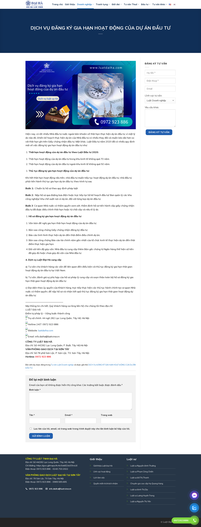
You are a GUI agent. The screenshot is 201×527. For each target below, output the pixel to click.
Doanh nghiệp (84, 4)
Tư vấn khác (158, 4)
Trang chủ (57, 4)
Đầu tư (144, 4)
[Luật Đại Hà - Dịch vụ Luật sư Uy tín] (36, 4)
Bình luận (35, 390)
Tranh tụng (102, 4)
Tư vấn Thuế (130, 4)
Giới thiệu (70, 4)
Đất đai (116, 4)
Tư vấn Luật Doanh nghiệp (62, 365)
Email (68, 415)
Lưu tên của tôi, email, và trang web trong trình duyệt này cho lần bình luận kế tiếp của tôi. (82, 428)
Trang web (106, 415)
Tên (32, 415)
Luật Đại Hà (169, 522)
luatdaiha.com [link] (45, 330)
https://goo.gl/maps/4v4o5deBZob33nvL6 (56, 465)
